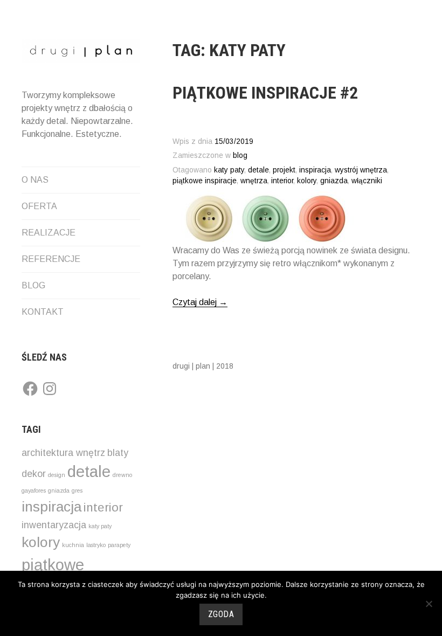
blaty (117, 452)
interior (103, 507)
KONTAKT (43, 311)
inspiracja (51, 507)
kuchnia (73, 545)
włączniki (366, 181)
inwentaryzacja (54, 525)
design (56, 475)
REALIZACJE (48, 232)
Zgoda (221, 614)
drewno (122, 475)
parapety (119, 545)
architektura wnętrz (63, 452)
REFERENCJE (51, 259)
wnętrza (253, 181)
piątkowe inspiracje (204, 181)
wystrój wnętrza (361, 170)
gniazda (59, 490)
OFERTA (39, 206)
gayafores (34, 490)
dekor (34, 473)
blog (240, 155)
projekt (284, 170)
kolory (41, 542)
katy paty (100, 526)
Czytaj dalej (199, 302)
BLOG (33, 285)
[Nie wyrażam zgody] (428, 603)
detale (88, 471)
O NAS (35, 179)
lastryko (96, 545)
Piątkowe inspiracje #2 (265, 92)
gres (77, 490)
